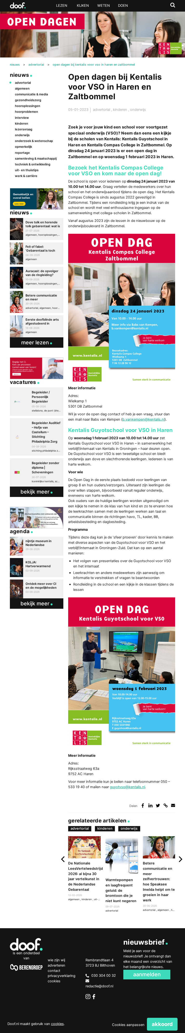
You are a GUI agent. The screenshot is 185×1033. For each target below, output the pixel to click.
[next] (180, 859)
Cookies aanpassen (128, 1025)
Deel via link (166, 805)
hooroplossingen (27, 106)
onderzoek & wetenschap (34, 141)
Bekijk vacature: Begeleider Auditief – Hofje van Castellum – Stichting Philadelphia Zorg (36, 437)
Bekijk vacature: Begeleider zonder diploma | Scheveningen (36, 472)
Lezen (61, 5)
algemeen (164, 909)
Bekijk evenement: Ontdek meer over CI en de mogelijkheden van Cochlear (36, 589)
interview (22, 118)
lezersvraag (23, 129)
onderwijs (138, 109)
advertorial (102, 109)
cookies (57, 1024)
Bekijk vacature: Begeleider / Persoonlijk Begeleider (36, 401)
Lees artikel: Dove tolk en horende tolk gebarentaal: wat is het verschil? (36, 229)
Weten (103, 5)
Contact (54, 971)
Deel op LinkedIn (150, 805)
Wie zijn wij (56, 960)
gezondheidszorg (28, 100)
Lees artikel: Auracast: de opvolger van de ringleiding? (36, 278)
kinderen (120, 109)
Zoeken (172, 5)
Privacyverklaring (61, 976)
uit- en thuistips (27, 170)
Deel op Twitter (158, 805)
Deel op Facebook (143, 805)
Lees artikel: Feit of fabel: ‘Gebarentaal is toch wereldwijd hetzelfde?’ (36, 253)
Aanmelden (147, 974)
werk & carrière (26, 176)
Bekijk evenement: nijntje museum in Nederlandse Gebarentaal (36, 546)
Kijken (83, 5)
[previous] (63, 859)
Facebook (94, 996)
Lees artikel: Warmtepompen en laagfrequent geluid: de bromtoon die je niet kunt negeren (122, 874)
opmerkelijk (23, 147)
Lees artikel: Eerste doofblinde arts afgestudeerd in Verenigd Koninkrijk (36, 326)
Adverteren (56, 965)
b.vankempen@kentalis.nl (143, 419)
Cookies (54, 981)
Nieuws (19, 75)
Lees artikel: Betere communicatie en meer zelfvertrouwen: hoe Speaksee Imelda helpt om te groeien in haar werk (159, 874)
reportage (22, 153)
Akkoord (162, 1024)
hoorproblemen (26, 111)
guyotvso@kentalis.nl (127, 787)
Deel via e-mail (173, 805)
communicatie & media (31, 94)
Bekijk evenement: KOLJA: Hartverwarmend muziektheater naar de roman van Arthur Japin (36, 567)
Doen (123, 5)
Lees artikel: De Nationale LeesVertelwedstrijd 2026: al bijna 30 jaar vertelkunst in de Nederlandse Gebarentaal (84, 869)
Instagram (88, 996)
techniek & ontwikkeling (32, 164)
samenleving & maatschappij (36, 158)
